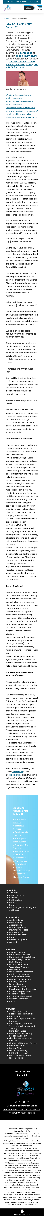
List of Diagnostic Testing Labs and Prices (23, 908)
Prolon (12, 1001)
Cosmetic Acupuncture (20, 979)
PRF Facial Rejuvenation (20, 991)
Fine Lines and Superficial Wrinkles (20, 1039)
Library (12, 905)
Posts (11, 902)
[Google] (16, 1101)
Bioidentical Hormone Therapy (23, 1043)
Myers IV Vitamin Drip (19, 964)
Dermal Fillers (15, 1048)
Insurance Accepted (18, 930)
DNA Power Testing (18, 1050)
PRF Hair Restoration (18, 1053)
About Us (13, 892)
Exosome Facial (16, 1058)
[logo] (10, 10)
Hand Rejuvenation (17, 1031)
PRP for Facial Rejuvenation (21, 996)
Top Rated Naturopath (19, 976)
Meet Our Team (16, 895)
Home (6, 19)
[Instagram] (24, 1101)
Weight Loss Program (19, 967)
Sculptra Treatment (18, 998)
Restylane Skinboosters (20, 1055)
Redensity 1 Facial (17, 993)
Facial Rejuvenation (18, 1036)
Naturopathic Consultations (22, 957)
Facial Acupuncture (18, 986)
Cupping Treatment (18, 981)
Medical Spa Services (19, 974)
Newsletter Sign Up (18, 939)
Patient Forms (15, 922)
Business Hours (16, 932)
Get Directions (16, 920)
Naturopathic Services (19, 954)
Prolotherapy (21, 861)
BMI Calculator (16, 900)
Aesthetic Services (17, 952)
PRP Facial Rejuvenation (20, 959)
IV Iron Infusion (21, 864)
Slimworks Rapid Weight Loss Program (22, 1019)
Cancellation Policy (18, 934)
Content (13, 942)
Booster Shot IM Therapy (20, 1033)
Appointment (15, 925)
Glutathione (20, 857)
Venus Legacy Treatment (21, 1023)
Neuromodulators (17, 1045)
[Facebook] (20, 1101)
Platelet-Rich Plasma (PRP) (21, 1013)
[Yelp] (28, 1101)
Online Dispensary (17, 927)
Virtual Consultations (18, 1011)
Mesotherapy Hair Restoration (23, 989)
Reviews (13, 897)
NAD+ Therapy (16, 962)
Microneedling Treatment (21, 971)
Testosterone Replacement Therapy (22, 1027)
